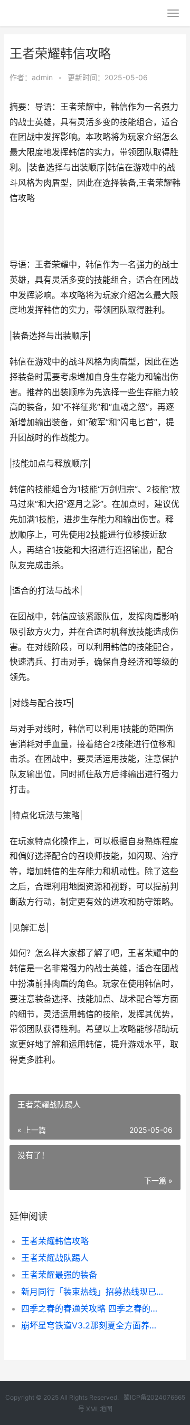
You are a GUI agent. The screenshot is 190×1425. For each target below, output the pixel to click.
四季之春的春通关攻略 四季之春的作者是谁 (93, 1308)
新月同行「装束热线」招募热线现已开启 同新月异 (93, 1291)
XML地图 (99, 1409)
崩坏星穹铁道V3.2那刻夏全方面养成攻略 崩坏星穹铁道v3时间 (93, 1325)
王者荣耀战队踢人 (55, 1257)
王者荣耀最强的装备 (59, 1274)
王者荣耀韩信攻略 (55, 1241)
